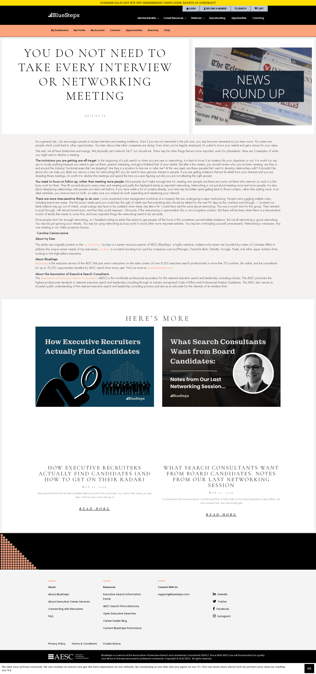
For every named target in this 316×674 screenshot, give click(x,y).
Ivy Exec (105, 249)
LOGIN (192, 8)
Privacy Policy (56, 643)
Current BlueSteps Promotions (122, 628)
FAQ (50, 616)
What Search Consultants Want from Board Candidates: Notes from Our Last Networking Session (221, 476)
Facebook (222, 609)
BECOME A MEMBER (216, 8)
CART (260, 8)
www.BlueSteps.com (160, 268)
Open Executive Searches (119, 613)
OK (309, 668)
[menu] (201, 18)
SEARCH (241, 8)
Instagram (224, 616)
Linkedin (222, 594)
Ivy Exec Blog (92, 245)
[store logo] (63, 15)
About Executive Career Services (69, 601)
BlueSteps (41, 263)
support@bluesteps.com (173, 594)
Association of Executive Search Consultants (69, 278)
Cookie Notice (112, 643)
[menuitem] (148, 18)
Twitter (222, 601)
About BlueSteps (58, 594)
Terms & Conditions (84, 643)
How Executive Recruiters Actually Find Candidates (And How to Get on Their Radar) (95, 473)
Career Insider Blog (115, 621)
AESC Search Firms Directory (121, 606)
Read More (94, 509)
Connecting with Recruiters (65, 609)
